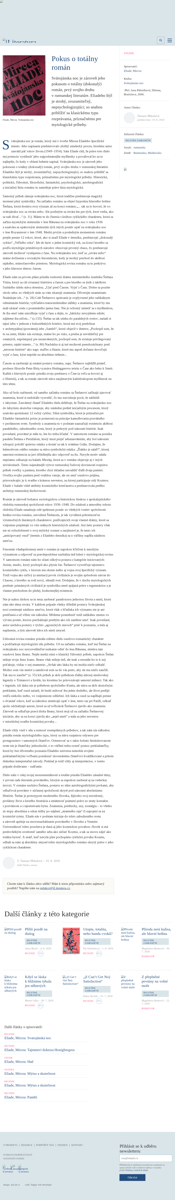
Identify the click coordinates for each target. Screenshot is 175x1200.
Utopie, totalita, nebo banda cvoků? (98, 931)
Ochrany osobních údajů (136, 1170)
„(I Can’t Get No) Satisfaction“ (96, 979)
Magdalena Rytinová (153, 948)
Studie (129, 53)
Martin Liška (31, 1000)
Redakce (26, 1145)
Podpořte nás (45, 1145)
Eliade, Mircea (133, 71)
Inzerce (63, 1145)
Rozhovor (148, 956)
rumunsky (139, 147)
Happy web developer (41, 1184)
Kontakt (77, 1145)
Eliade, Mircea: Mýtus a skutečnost (29, 1074)
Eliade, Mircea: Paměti (20, 1097)
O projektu (10, 1145)
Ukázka (9, 1069)
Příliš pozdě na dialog (36, 931)
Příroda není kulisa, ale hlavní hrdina (156, 931)
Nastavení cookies (13, 1158)
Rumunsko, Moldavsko (147, 153)
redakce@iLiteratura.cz (55, 888)
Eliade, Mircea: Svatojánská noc (27, 1038)
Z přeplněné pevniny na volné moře (155, 981)
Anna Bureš (31, 948)
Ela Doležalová (91, 948)
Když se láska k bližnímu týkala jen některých (38, 981)
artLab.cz (15, 1184)
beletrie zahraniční (138, 140)
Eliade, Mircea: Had (18, 1062)
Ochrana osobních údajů (17, 1155)
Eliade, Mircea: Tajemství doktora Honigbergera (39, 1050)
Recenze (30, 953)
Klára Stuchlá (90, 996)
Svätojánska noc (134, 83)
